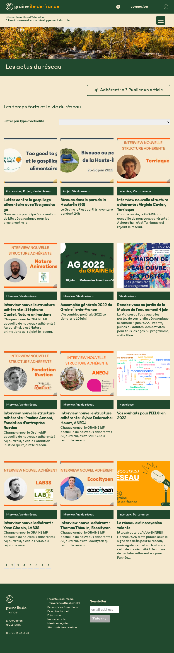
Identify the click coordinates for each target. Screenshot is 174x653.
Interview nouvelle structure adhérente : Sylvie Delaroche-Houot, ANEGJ (86, 418)
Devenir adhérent (58, 611)
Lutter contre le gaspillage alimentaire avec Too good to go (29, 205)
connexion (139, 6)
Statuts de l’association (62, 628)
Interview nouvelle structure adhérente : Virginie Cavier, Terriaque (142, 205)
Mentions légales (58, 624)
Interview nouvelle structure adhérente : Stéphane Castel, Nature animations (29, 310)
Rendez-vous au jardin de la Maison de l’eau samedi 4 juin (142, 307)
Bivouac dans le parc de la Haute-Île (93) (83, 202)
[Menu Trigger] (160, 20)
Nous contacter (56, 619)
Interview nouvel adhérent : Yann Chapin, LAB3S (28, 525)
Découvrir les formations (62, 607)
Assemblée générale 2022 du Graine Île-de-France (86, 307)
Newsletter (98, 601)
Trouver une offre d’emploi (63, 603)
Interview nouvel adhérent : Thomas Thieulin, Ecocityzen (85, 525)
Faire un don (54, 615)
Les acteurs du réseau (60, 599)
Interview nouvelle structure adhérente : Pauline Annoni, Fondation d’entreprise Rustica (29, 421)
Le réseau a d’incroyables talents (139, 525)
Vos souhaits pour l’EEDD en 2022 (141, 416)
